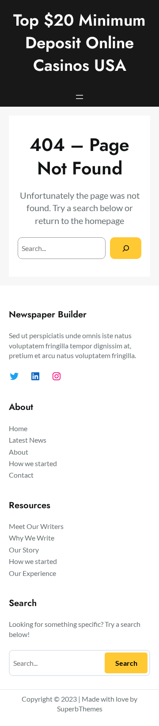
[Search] (125, 248)
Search (126, 663)
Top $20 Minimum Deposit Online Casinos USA (79, 42)
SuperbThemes (79, 708)
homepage (104, 220)
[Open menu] (79, 97)
